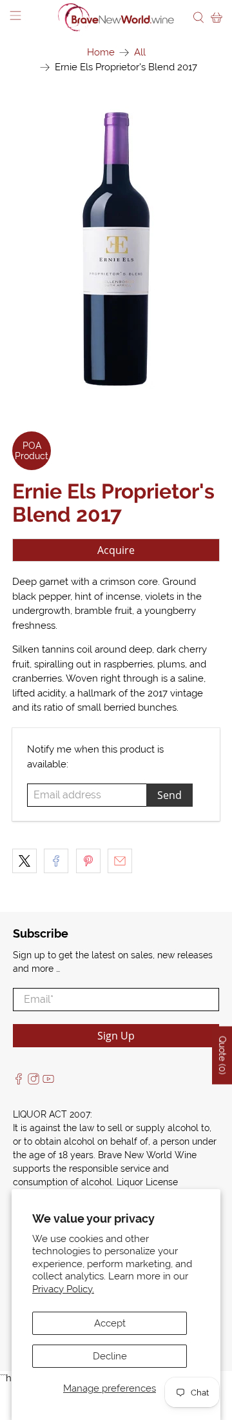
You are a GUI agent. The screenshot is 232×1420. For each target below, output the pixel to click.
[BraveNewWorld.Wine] (116, 17)
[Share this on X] (24, 861)
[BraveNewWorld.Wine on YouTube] (48, 1081)
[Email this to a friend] (120, 861)
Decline (110, 1356)
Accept (110, 1323)
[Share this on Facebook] (56, 861)
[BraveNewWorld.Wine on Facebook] (18, 1081)
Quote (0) (222, 1055)
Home (101, 52)
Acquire (116, 550)
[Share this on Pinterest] (88, 861)
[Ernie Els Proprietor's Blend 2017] (116, 248)
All (140, 52)
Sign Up (116, 1036)
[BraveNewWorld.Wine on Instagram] (33, 1081)
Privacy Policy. (63, 1289)
